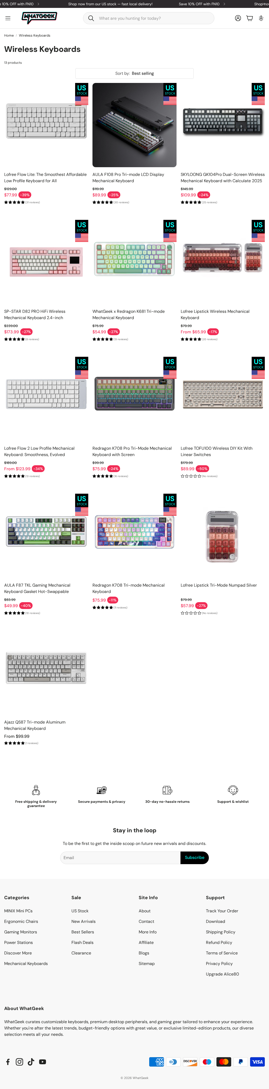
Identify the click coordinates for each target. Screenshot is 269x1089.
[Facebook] (8, 1062)
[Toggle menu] (8, 18)
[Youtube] (42, 1062)
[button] (148, 18)
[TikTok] (31, 1062)
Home (9, 35)
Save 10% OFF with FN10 (187, 4)
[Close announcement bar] (264, 4)
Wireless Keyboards (34, 35)
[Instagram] (19, 1062)
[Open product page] (46, 125)
